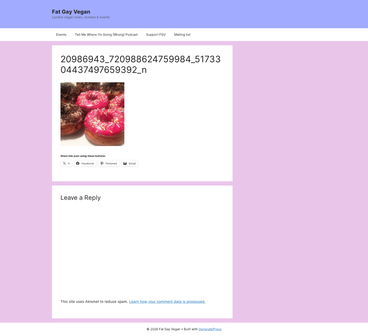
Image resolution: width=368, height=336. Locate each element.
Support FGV (156, 35)
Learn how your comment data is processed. (167, 301)
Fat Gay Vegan (71, 12)
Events (61, 35)
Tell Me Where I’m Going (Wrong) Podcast (106, 35)
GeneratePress (210, 329)
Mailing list (182, 35)
